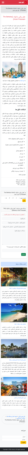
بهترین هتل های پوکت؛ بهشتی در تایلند (17, 288)
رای (24, 201)
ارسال (23, 254)
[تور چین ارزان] (22, 2)
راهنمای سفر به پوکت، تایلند (20, 324)
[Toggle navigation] (3, 2)
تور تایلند (22, 81)
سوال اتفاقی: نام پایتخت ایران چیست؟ (16, 247)
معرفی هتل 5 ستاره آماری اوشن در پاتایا (17, 360)
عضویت (23, 442)
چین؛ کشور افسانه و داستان (20, 398)
